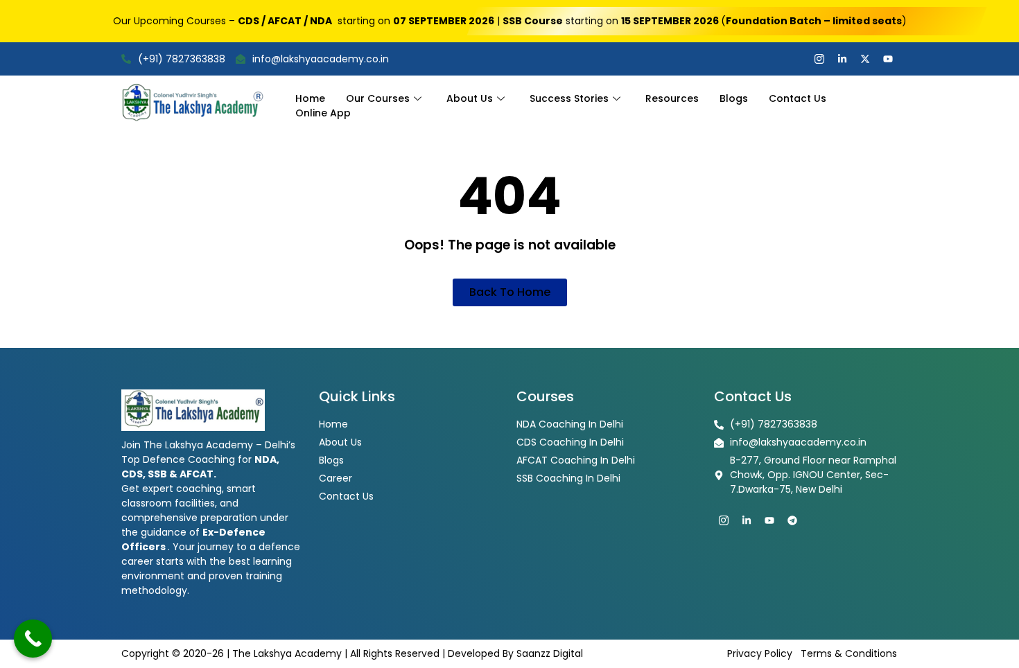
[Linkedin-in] (842, 59)
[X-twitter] (865, 59)
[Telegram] (792, 520)
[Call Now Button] (33, 638)
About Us (469, 98)
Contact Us (797, 98)
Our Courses (378, 98)
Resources (672, 98)
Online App (323, 113)
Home (310, 98)
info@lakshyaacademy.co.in (320, 59)
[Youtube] (888, 59)
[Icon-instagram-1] (819, 59)
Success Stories (569, 98)
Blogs (734, 98)
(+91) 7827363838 (181, 59)
